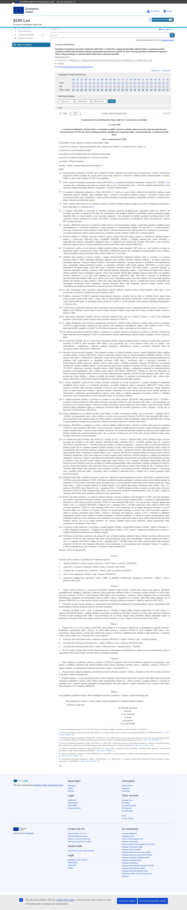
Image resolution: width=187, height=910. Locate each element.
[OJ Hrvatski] (114, 89)
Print (170, 29)
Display (111, 101)
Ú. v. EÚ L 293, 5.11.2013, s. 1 (88, 761)
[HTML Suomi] (164, 83)
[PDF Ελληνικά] (98, 86)
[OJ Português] (147, 89)
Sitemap (71, 791)
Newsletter (126, 788)
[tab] (113, 75)
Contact (70, 788)
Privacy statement (74, 808)
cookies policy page (65, 900)
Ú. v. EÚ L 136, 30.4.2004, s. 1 (151, 740)
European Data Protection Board (133, 868)
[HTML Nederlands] (139, 83)
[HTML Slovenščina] (159, 83)
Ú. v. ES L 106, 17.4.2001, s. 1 (104, 751)
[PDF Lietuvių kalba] (127, 86)
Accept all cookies (127, 901)
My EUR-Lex (155, 11)
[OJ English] (102, 89)
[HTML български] (74, 83)
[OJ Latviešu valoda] (123, 89)
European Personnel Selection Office (135, 871)
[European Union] (19, 829)
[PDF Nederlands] (139, 86)
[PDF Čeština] (82, 86)
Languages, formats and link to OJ (72, 75)
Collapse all (166, 71)
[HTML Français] (106, 83)
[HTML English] (102, 83)
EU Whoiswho (127, 808)
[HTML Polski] (143, 83)
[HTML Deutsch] (90, 83)
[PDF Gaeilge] (110, 86)
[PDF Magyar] (131, 86)
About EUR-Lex (127, 786)
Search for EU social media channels (81, 851)
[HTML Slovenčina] (155, 83)
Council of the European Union (132, 839)
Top (60, 766)
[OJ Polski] (143, 89)
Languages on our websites (78, 860)
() (102, 165)
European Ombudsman (130, 863)
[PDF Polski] (143, 86)
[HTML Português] (147, 83)
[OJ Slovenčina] (155, 89)
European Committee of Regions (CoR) (135, 858)
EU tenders (126, 803)
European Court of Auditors (131, 850)
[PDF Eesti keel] (94, 86)
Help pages (72, 786)
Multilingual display (66, 96)
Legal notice (72, 800)
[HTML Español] (78, 83)
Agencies (125, 876)
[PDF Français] (106, 86)
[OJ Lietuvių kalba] (127, 89)
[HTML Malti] (135, 83)
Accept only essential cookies (152, 901)
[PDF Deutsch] (90, 86)
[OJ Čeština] (82, 89)
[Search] (172, 35)
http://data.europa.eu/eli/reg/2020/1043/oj (75, 67)
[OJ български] (74, 89)
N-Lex (124, 816)
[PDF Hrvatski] (114, 86)
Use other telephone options (78, 836)
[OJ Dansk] (86, 89)
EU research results (129, 805)
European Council (128, 836)
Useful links (126, 791)
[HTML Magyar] (131, 83)
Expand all (156, 71)
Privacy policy (72, 862)
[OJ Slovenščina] (159, 89)
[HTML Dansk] (86, 83)
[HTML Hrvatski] (114, 83)
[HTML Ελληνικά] (98, 83)
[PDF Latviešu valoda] (123, 86)
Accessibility (72, 805)
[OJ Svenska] (168, 89)
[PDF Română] (151, 86)
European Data (127, 800)
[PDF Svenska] (168, 86)
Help (162, 29)
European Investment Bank (131, 860)
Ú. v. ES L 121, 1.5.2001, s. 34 (142, 745)
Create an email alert (26, 35)
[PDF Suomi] (164, 86)
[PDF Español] (78, 86)
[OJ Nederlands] (139, 89)
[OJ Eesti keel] (94, 89)
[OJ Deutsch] (90, 89)
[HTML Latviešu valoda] (123, 83)
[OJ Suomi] (164, 89)
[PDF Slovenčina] (155, 86)
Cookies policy (73, 803)
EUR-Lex (21, 20)
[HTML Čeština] (82, 83)
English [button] (169, 11)
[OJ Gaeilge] (110, 89)
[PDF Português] (147, 86)
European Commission (130, 842)
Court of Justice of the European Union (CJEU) (138, 844)
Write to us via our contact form (79, 839)
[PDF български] (74, 86)
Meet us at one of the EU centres (79, 842)
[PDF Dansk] (86, 86)
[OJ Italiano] (119, 89)
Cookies (71, 868)
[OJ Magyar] (131, 89)
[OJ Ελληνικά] (98, 89)
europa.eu (29, 833)
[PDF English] (102, 86)
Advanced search (168, 40)
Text (60, 108)
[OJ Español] (78, 89)
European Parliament (129, 834)
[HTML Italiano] (119, 83)
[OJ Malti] (135, 89)
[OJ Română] (151, 89)
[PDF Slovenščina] (159, 86)
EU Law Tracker (127, 818)
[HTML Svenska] (168, 83)
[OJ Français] (106, 89)
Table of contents (24, 45)
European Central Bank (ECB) (132, 847)
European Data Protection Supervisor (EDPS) (138, 866)
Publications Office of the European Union (48, 785)
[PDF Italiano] (119, 86)
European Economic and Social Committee (137, 855)
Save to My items (24, 31)
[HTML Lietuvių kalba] (127, 83)
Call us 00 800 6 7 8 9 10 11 (77, 834)
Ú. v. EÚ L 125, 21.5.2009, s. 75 (70, 756)
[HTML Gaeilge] (110, 83)
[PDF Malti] (135, 86)
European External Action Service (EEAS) (136, 852)
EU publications (127, 811)
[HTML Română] (151, 83)
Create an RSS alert (25, 38)
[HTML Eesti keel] (94, 83)
